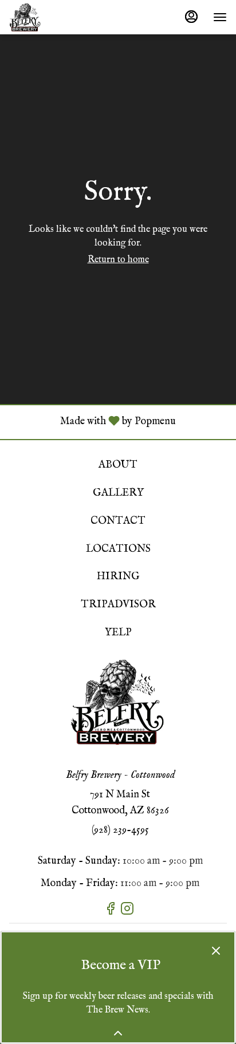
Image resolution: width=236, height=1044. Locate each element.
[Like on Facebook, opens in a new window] (112, 911)
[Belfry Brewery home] (60, 17)
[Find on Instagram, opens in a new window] (128, 911)
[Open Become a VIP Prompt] (118, 1033)
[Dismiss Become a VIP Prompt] (216, 950)
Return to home (118, 260)
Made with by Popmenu (92, 421)
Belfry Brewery (118, 702)
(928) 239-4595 (120, 830)
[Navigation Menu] (220, 17)
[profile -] (191, 16)
